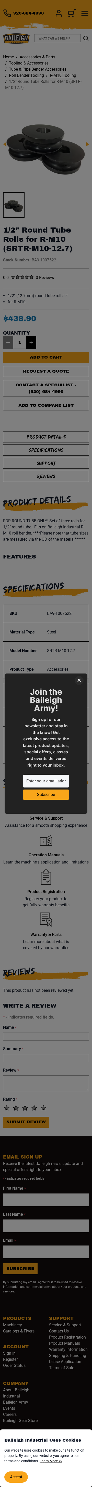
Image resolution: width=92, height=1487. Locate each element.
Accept (16, 1477)
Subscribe (46, 794)
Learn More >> (51, 1461)
